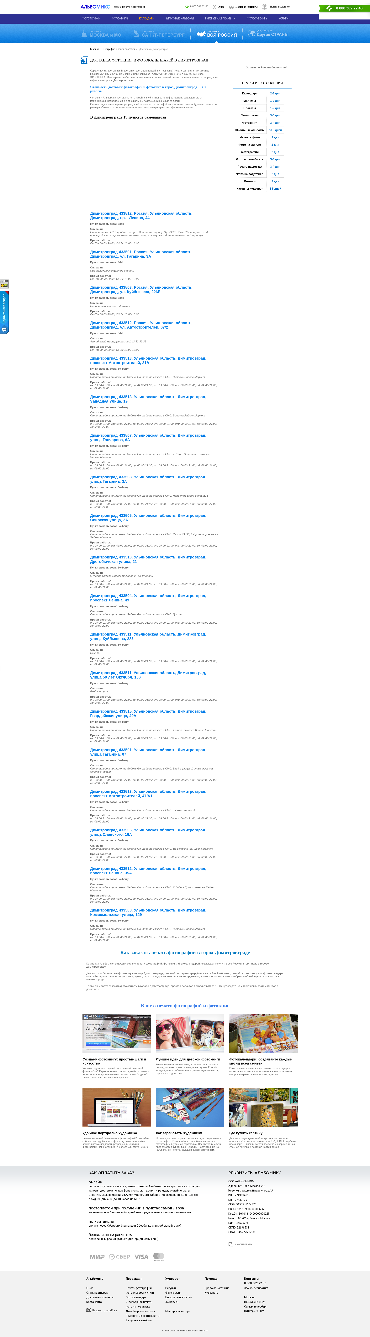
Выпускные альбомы (139, 1320)
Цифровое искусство (178, 1297)
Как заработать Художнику (179, 1133)
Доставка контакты (246, 6)
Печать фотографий (139, 1288)
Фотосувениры (257, 18)
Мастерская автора (177, 1311)
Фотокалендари (136, 1297)
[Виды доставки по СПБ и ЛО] (158, 33)
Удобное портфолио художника (109, 1133)
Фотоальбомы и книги (140, 1292)
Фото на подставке (138, 1306)
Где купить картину (245, 1133)
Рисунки (170, 1288)
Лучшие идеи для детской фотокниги (188, 1059)
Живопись (171, 1301)
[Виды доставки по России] (216, 33)
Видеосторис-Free (104, 1310)
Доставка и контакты (100, 1297)
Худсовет (172, 1279)
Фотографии (173, 1292)
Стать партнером (97, 1292)
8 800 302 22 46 (199, 6)
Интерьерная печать (139, 1301)
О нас (221, 6)
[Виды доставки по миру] (268, 33)
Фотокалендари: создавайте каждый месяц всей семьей (260, 1061)
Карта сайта (94, 1301)
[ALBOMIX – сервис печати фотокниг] (97, 6)
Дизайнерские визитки (140, 1311)
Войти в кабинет (280, 6)
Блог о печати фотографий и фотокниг (185, 1005)
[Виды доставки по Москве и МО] (101, 33)
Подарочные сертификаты (143, 1315)
